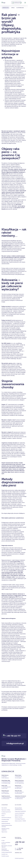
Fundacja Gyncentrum (6, 811)
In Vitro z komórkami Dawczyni (6, 843)
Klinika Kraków (18, 775)
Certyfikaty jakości (5, 819)
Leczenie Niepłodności (19, 813)
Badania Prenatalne (19, 815)
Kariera (3, 815)
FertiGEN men (5, 854)
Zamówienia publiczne (6, 817)
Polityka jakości (5, 821)
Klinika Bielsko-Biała (6, 780)
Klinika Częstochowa (19, 780)
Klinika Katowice (5, 775)
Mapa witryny (4, 831)
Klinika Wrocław (18, 790)
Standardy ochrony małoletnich (5, 829)
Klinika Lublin (4, 785)
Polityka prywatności (6, 823)
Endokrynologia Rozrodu (7, 852)
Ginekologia (5, 7)
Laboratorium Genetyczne (20, 796)
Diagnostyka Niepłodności (20, 811)
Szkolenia (4, 813)
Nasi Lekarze (4, 807)
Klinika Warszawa (5, 790)
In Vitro (3, 840)
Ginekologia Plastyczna (20, 818)
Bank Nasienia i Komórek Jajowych (7, 846)
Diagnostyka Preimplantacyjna (5, 849)
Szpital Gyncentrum (6, 796)
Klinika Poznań (18, 785)
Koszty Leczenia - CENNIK (20, 820)
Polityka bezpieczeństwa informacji (7, 826)
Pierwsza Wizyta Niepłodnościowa (18, 808)
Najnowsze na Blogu (6, 809)
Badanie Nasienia (18, 817)
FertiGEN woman (5, 856)
